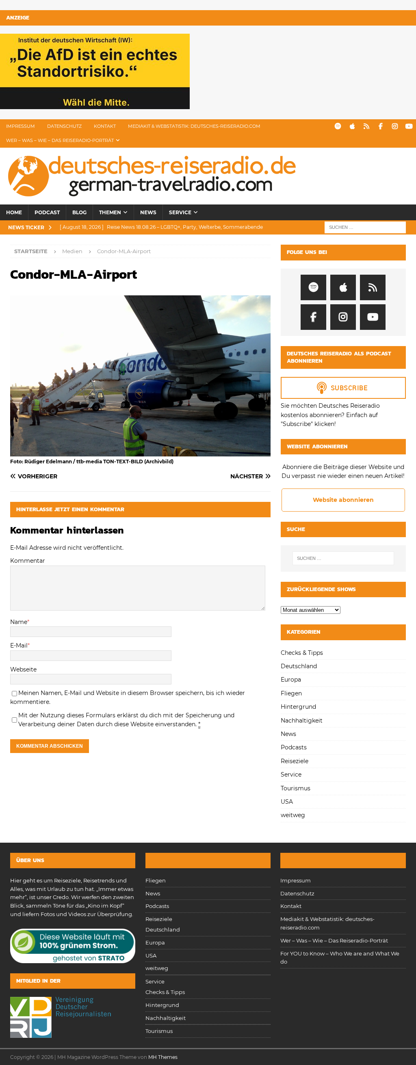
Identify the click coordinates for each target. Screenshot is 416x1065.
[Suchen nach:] (365, 227)
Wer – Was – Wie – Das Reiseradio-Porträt (60, 140)
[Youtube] (409, 126)
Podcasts (294, 747)
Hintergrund (298, 706)
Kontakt (105, 126)
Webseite (23, 669)
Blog (79, 212)
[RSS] (366, 126)
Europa (291, 679)
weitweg (293, 815)
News (148, 212)
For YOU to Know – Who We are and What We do (339, 957)
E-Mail (19, 645)
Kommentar (27, 560)
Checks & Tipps (302, 652)
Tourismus (295, 788)
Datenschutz (64, 126)
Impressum (20, 126)
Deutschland (299, 666)
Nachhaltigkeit (302, 720)
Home (14, 212)
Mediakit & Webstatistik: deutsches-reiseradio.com (194, 126)
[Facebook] (380, 126)
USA (287, 801)
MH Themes (163, 1057)
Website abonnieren (343, 499)
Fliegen (291, 693)
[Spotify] (338, 126)
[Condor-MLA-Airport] (140, 451)
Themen (110, 212)
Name (18, 622)
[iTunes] (352, 126)
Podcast (47, 212)
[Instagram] (395, 126)
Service (180, 212)
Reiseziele (294, 761)
